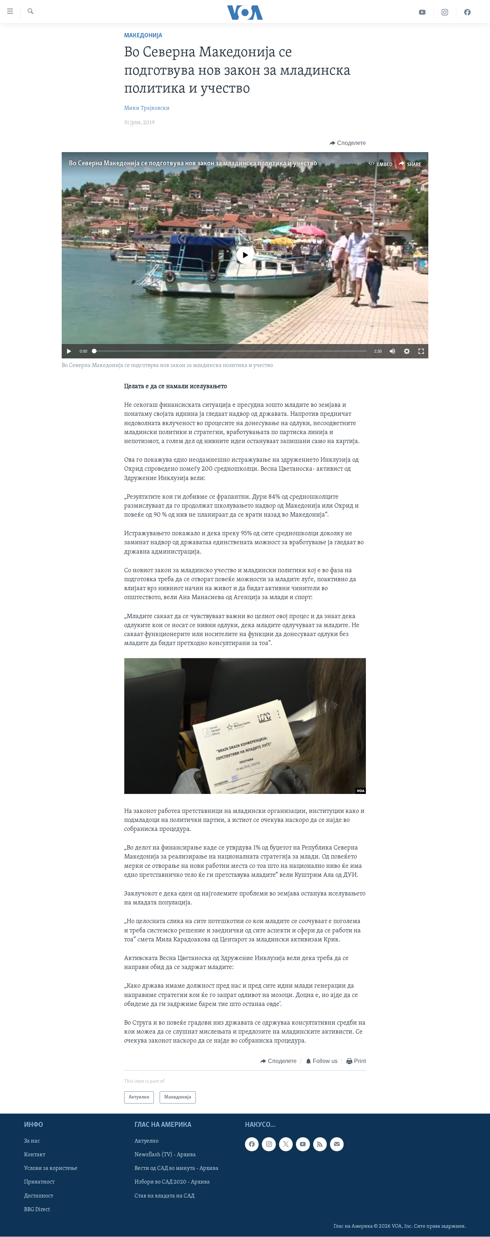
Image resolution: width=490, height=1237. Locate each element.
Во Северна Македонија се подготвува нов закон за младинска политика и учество (193, 163)
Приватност (39, 1182)
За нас (32, 1141)
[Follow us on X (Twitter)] (286, 1144)
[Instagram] (445, 12)
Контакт (34, 1155)
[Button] (348, 143)
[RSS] (320, 1144)
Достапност (38, 1196)
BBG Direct (37, 1210)
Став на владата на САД (164, 1196)
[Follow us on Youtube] (303, 1144)
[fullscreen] (421, 351)
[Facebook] (467, 12)
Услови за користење (50, 1168)
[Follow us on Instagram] (268, 1144)
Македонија (143, 36)
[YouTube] (422, 12)
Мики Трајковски (147, 108)
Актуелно (147, 1141)
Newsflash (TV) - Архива (165, 1155)
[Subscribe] (337, 1144)
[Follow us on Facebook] (252, 1144)
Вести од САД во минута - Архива (176, 1168)
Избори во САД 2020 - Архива (172, 1182)
